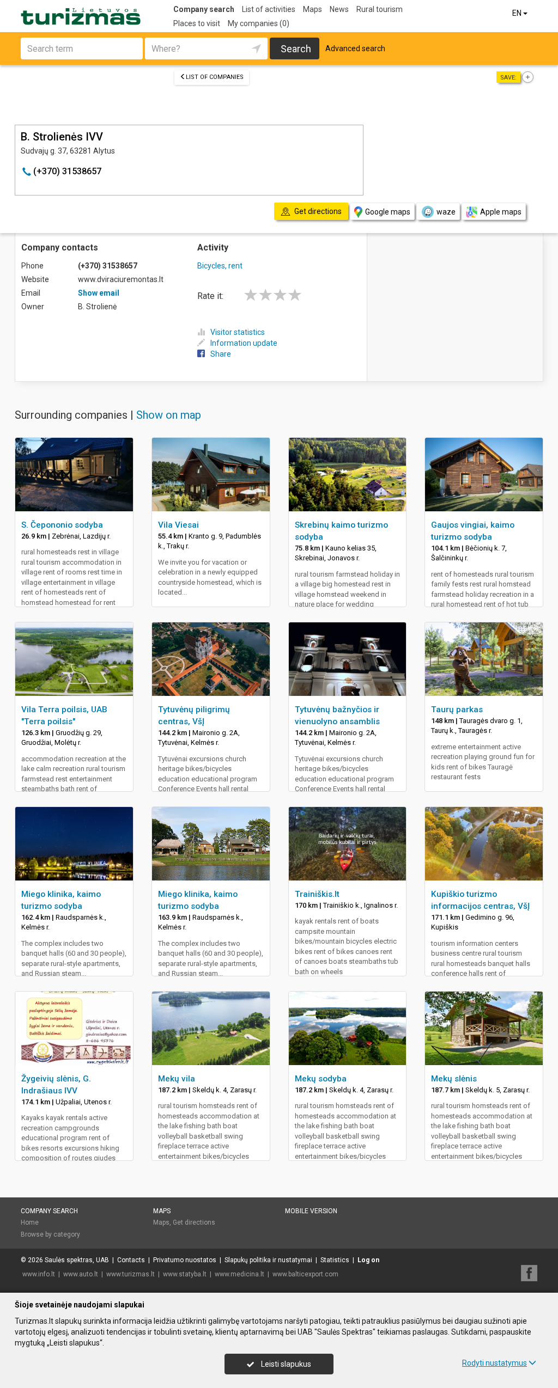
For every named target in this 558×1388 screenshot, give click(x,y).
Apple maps (500, 211)
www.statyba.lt (185, 1274)
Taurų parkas (457, 709)
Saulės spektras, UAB (77, 1260)
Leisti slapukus (285, 1364)
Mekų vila (176, 1079)
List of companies (215, 77)
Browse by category (50, 1234)
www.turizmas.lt (130, 1274)
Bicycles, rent (219, 265)
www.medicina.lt (239, 1274)
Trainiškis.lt (317, 894)
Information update (243, 343)
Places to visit (196, 23)
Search (296, 48)
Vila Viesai (178, 525)
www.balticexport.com (305, 1274)
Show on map (168, 414)
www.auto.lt (80, 1274)
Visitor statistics (237, 332)
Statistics (334, 1260)
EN (517, 13)
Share (220, 354)
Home (30, 1222)
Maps (312, 9)
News (339, 9)
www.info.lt (38, 1274)
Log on (368, 1260)
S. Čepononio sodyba (62, 525)
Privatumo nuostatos (184, 1260)
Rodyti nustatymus (494, 1363)
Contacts (131, 1260)
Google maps (387, 211)
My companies (258, 23)
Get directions (194, 1222)
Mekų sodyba (321, 1079)
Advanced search (355, 48)
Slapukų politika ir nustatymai (268, 1260)
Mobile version (311, 1211)
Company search (203, 9)
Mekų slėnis (454, 1079)
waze (446, 211)
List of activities (268, 9)
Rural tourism (379, 9)
